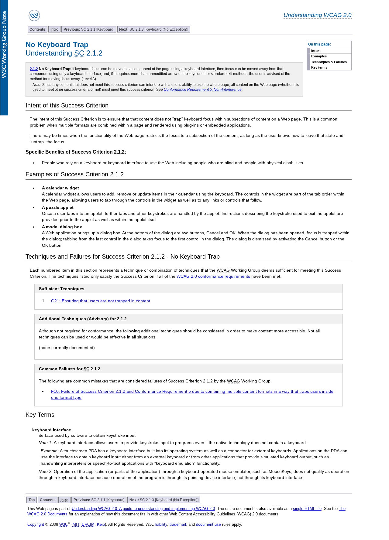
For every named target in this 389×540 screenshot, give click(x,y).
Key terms (319, 67)
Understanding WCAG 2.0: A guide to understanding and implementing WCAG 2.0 (143, 508)
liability (161, 524)
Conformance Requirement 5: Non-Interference (203, 89)
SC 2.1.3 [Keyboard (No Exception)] (153, 29)
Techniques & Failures (329, 62)
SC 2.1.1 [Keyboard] (89, 29)
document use (208, 524)
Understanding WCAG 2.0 (318, 15)
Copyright (35, 524)
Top (32, 500)
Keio (101, 524)
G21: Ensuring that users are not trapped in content (100, 300)
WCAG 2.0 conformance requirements (213, 276)
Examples (319, 56)
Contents (37, 29)
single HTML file (307, 508)
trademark (178, 524)
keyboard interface (199, 69)
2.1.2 (34, 69)
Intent (316, 51)
